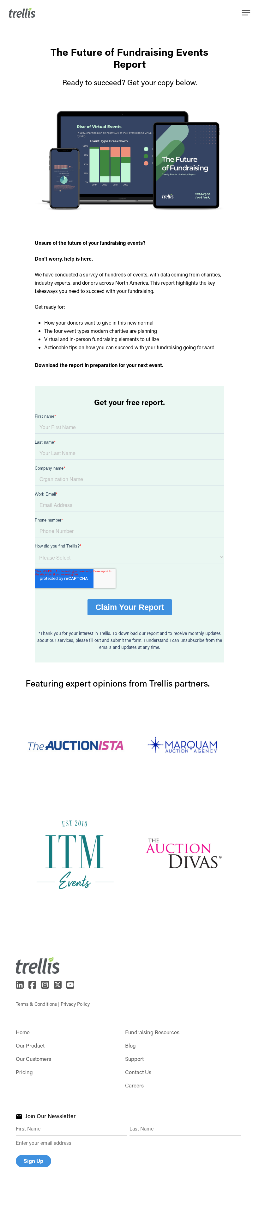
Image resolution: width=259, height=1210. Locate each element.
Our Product (30, 1045)
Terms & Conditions (36, 1004)
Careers (134, 1085)
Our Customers (33, 1058)
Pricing (24, 1071)
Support (134, 1058)
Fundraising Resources (152, 1032)
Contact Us (138, 1071)
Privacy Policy (75, 1004)
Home (23, 1032)
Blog (130, 1045)
